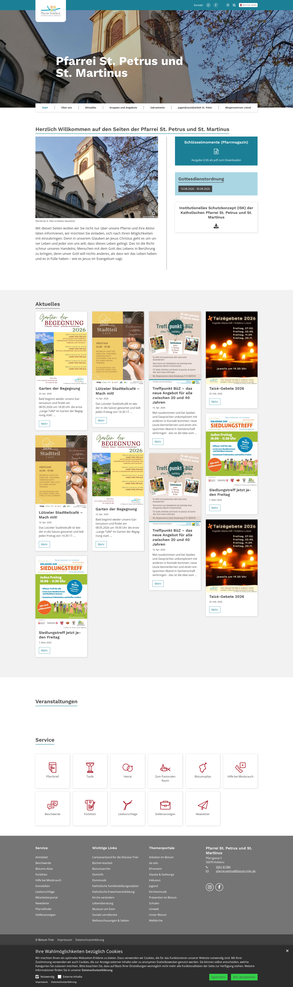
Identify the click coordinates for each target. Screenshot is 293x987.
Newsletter (203, 814)
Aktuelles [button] (90, 107)
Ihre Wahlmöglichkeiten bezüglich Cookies (79, 951)
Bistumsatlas (203, 776)
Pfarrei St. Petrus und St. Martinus (229, 850)
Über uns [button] (66, 107)
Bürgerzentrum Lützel (238, 107)
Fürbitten (90, 814)
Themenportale (162, 848)
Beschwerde (52, 814)
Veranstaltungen (56, 701)
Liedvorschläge (127, 814)
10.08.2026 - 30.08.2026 (195, 189)
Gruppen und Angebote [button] (123, 107)
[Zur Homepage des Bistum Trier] (248, 5)
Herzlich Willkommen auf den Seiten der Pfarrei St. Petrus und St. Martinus (132, 129)
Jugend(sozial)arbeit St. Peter (195, 107)
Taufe (90, 776)
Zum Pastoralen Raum (165, 778)
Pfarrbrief (52, 776)
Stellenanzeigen (165, 814)
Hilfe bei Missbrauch (240, 776)
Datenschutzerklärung (97, 970)
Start (45, 107)
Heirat (128, 776)
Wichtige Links (104, 848)
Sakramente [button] (157, 107)
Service (44, 740)
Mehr (44, 424)
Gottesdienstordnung (201, 178)
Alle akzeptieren (244, 977)
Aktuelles (47, 304)
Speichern (218, 977)
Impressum (41, 981)
